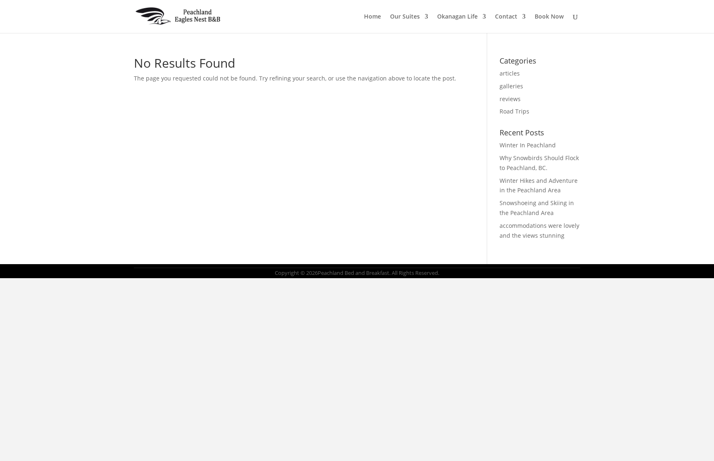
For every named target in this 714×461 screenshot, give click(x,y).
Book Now (549, 17)
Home (372, 17)
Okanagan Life (457, 17)
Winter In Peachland (528, 145)
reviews (510, 99)
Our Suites (405, 17)
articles (510, 73)
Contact (506, 17)
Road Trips (514, 111)
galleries (511, 86)
